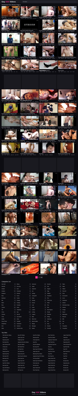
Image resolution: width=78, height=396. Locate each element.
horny (62, 128)
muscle (12, 58)
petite (54, 302)
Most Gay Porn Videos (37, 353)
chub (8, 316)
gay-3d (24, 314)
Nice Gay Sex (51, 356)
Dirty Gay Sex (5, 365)
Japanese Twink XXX (52, 339)
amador (8, 288)
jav (52, 114)
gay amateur (54, 141)
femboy (24, 302)
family (24, 298)
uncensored (69, 295)
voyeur (70, 224)
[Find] (75, 1)
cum (16, 71)
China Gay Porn (36, 339)
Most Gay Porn (6, 370)
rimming (30, 128)
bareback (53, 31)
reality (65, 18)
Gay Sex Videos (21, 344)
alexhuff (8, 286)
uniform (69, 302)
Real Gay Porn (6, 342)
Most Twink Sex (66, 351)
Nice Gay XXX (36, 346)
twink (62, 18)
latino (39, 307)
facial (62, 114)
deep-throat (8, 321)
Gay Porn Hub (66, 346)
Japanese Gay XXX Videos (38, 356)
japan (39, 286)
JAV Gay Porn (21, 349)
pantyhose (54, 295)
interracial (39, 284)
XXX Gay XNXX (36, 358)
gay (2, 18)
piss (54, 305)
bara (8, 295)
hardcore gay (69, 18)
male (39, 316)
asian (34, 31)
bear (36, 128)
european (65, 197)
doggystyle (36, 237)
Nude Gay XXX (6, 339)
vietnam (69, 307)
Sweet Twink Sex (21, 363)
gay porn (34, 18)
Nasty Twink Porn (51, 360)
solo (14, 71)
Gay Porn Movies (36, 344)
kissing (39, 300)
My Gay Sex (65, 365)
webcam (69, 316)
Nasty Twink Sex (51, 363)
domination (6, 114)
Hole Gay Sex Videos (7, 335)
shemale (54, 328)
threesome (46, 154)
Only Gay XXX (6, 356)
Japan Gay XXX (21, 337)
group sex (12, 154)
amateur (8, 291)
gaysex (72, 237)
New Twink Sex (51, 335)
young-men (69, 328)
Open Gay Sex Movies (22, 356)
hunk (75, 101)
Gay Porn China (51, 351)
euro (64, 114)
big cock (9, 18)
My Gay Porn (66, 360)
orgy (54, 291)
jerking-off (39, 295)
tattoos (69, 288)
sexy (54, 323)
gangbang (24, 309)
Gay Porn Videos (6, 363)
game (24, 307)
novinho (54, 284)
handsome (36, 101)
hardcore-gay (24, 328)
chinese (22, 18)
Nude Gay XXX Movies (37, 360)
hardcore (73, 18)
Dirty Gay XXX (36, 337)
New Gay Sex (51, 349)
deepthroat (8, 323)
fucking (25, 114)
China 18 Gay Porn (67, 344)
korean (13, 128)
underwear (69, 300)
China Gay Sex (21, 358)
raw (54, 307)
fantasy (24, 300)
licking (39, 312)
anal (16, 18)
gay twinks (17, 154)
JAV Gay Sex (20, 370)
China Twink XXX (21, 367)
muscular (18, 58)
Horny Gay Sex (36, 363)
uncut (69, 298)
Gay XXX (65, 349)
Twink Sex (65, 337)
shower (66, 224)
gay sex (13, 18)
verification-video (69, 305)
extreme (24, 293)
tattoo (69, 286)
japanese (39, 288)
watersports (69, 314)
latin (39, 305)
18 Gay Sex (5, 346)
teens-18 (69, 291)
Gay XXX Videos (21, 335)
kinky (39, 298)
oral (54, 286)
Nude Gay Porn (6, 353)
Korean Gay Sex (21, 353)
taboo (69, 284)
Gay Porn (35, 342)
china (25, 18)
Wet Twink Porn (21, 346)
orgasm (54, 288)
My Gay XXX (5, 360)
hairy (10, 114)
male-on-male (39, 321)
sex (55, 71)
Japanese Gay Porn (52, 344)
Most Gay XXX (6, 358)
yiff (69, 323)
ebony (24, 284)
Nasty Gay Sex (66, 363)
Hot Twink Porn (21, 351)
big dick (15, 31)
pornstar (43, 31)
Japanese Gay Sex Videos (23, 342)
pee (54, 298)
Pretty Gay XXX (21, 339)
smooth (33, 128)
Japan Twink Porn (67, 335)
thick (69, 293)
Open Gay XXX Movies (37, 349)
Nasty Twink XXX (51, 358)
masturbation (16, 224)
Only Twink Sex (51, 342)
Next (41, 277)
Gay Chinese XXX (6, 344)
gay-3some (24, 316)
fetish (73, 71)
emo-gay (24, 286)
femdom (24, 305)
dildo (8, 328)
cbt (8, 309)
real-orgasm (54, 309)
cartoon (8, 307)
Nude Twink (5, 337)
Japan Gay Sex (66, 339)
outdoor (54, 293)
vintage (69, 309)
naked (73, 224)
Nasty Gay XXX (51, 367)
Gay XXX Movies (6, 367)
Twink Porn (5, 349)
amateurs (8, 293)
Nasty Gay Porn (6, 351)
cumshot (29, 114)
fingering (35, 114)
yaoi (69, 321)
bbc (8, 300)
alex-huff (8, 284)
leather (39, 309)
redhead (54, 314)
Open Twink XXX (36, 367)
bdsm (8, 302)
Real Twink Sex (36, 370)
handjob (53, 211)
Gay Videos (9, 2)
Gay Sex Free (36, 365)
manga (39, 323)
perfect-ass (54, 300)
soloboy (27, 224)
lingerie (39, 314)
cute (15, 58)
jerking (39, 293)
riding (54, 316)
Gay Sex (50, 346)
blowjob (5, 18)
